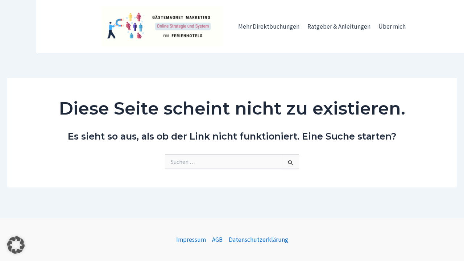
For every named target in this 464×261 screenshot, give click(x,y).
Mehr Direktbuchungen (268, 26)
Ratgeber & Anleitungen (338, 26)
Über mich (392, 26)
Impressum (191, 240)
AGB (217, 240)
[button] (16, 245)
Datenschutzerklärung (258, 240)
